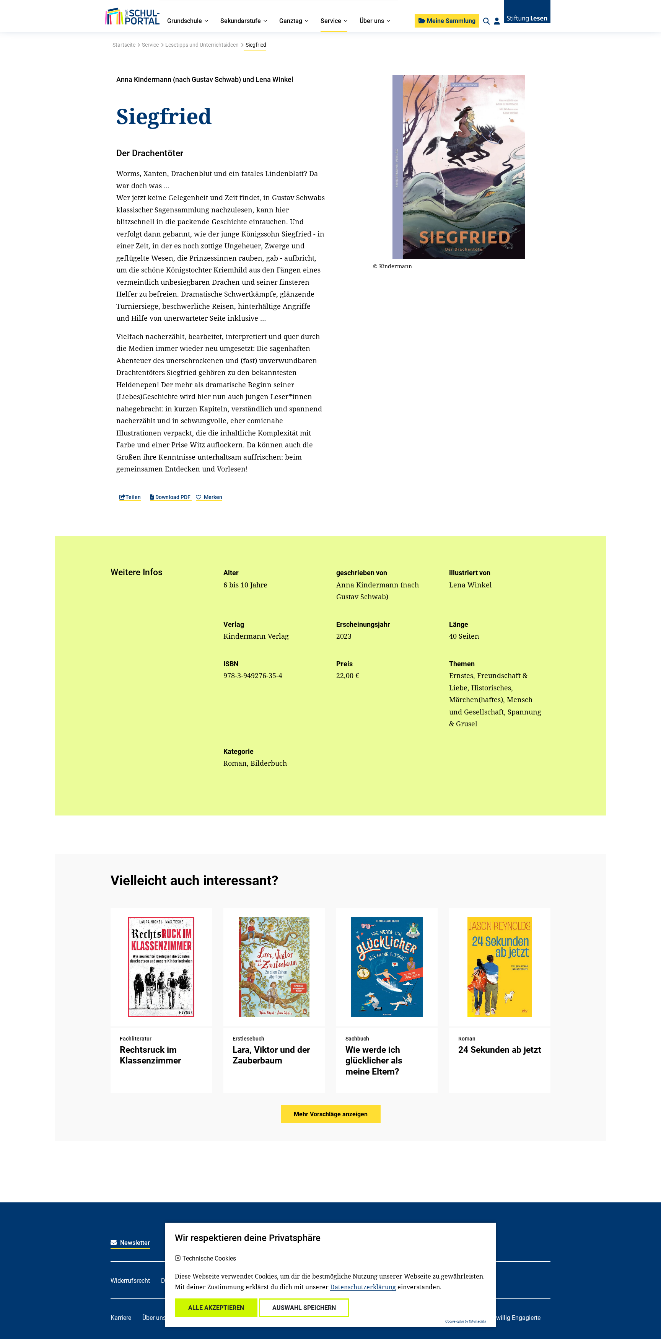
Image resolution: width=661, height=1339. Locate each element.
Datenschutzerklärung (363, 1287)
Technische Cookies (209, 1258)
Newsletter (134, 1242)
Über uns (154, 1317)
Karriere (121, 1317)
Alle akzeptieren (216, 1307)
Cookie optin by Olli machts (465, 1321)
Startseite (123, 45)
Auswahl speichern (304, 1307)
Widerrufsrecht (130, 1280)
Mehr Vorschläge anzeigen (331, 1114)
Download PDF (173, 497)
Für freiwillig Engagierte (509, 1317)
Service (150, 45)
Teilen (133, 497)
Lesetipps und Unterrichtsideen (202, 45)
